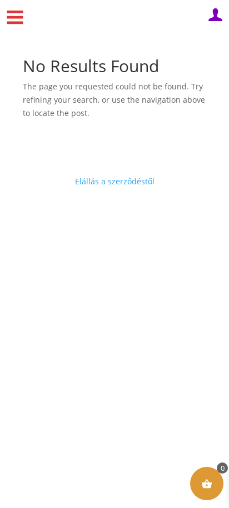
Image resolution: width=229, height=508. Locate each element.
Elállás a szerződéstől (115, 181)
